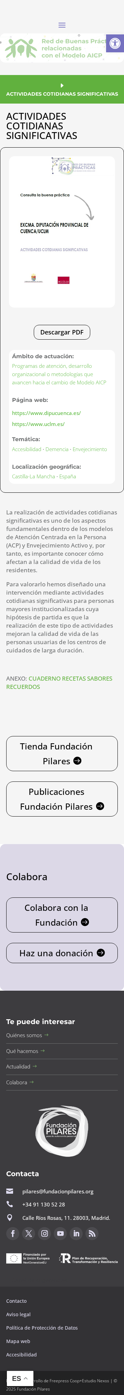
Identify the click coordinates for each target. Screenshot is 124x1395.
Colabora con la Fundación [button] (56, 915)
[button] (115, 43)
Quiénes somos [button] (24, 1035)
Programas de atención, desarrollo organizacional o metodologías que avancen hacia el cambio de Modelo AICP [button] (59, 374)
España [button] (67, 476)
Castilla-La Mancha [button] (33, 476)
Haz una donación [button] (56, 953)
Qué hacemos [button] (22, 1050)
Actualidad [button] (18, 1066)
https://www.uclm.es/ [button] (38, 423)
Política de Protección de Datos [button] (42, 1327)
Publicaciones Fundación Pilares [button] (56, 799)
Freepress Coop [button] (65, 1381)
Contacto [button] (17, 1301)
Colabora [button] (16, 1082)
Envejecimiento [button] (90, 449)
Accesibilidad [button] (26, 449)
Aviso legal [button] (19, 1314)
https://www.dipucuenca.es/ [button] (46, 412)
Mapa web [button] (18, 1341)
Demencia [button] (57, 449)
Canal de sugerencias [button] (40, 1280)
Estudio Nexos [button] (95, 1381)
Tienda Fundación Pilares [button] (56, 753)
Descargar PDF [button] (62, 332)
